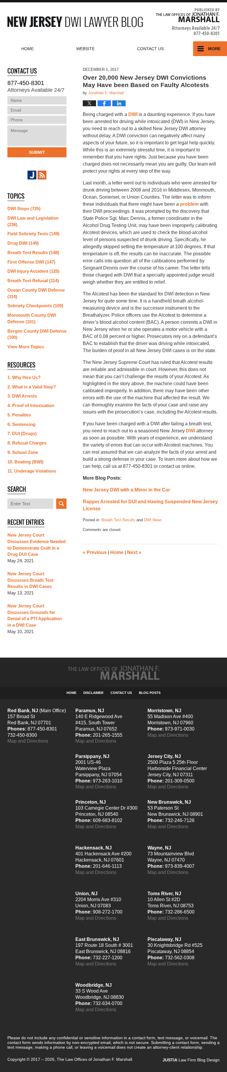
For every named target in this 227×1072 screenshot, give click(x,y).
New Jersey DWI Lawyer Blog (75, 21)
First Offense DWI (31, 261)
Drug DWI (23, 243)
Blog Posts (149, 692)
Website (85, 48)
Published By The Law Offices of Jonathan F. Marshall (188, 21)
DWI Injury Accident (33, 271)
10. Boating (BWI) (25, 461)
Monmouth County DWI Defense (31, 318)
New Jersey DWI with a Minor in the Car (126, 489)
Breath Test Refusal (33, 280)
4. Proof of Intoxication (30, 405)
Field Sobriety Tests (33, 233)
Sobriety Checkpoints (35, 305)
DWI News (153, 520)
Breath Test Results (118, 520)
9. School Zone (22, 452)
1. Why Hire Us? (23, 377)
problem (189, 204)
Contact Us (121, 692)
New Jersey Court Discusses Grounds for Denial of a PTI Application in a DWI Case (34, 615)
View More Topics (25, 346)
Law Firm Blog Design (191, 1060)
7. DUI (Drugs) (22, 433)
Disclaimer (93, 692)
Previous (95, 552)
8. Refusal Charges (26, 442)
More (214, 48)
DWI (132, 114)
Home (27, 48)
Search (61, 504)
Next (134, 552)
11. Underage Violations (31, 470)
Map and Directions (27, 740)
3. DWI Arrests (22, 395)
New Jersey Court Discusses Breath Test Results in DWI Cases (30, 580)
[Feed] (42, 175)
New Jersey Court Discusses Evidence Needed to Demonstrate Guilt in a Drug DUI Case (36, 544)
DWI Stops (23, 208)
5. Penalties (19, 414)
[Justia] (31, 175)
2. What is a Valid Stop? (31, 386)
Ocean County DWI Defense (36, 293)
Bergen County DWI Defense (37, 334)
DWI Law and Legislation (33, 221)
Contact (150, 48)
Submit (37, 152)
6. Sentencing (21, 424)
